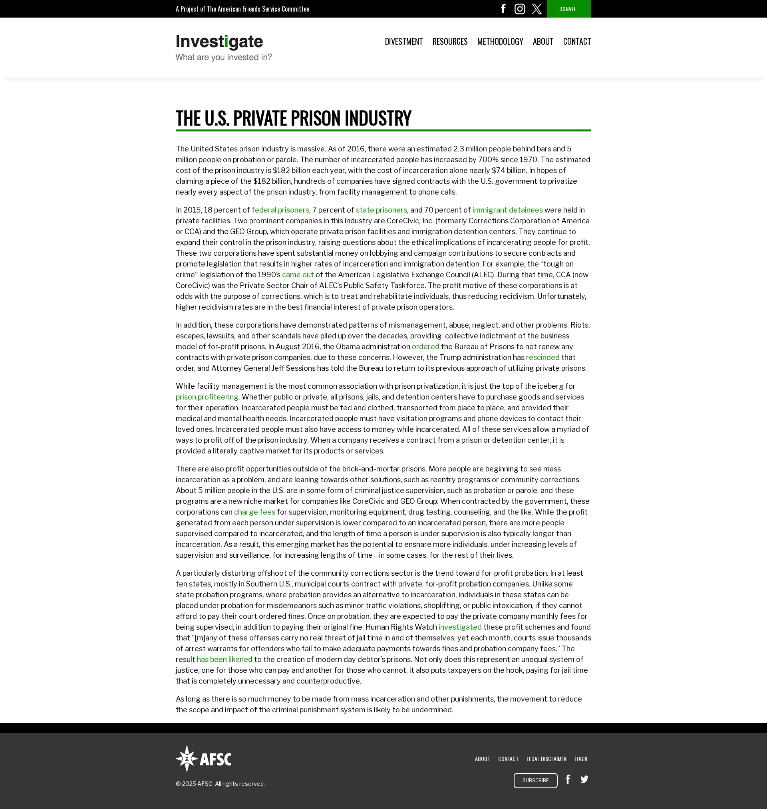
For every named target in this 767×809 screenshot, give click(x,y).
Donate (567, 8)
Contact (577, 41)
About (543, 41)
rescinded (543, 357)
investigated (460, 627)
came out (298, 274)
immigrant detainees (508, 210)
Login (580, 758)
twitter (537, 8)
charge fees (254, 512)
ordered (425, 346)
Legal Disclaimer (546, 758)
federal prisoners (280, 210)
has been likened (224, 659)
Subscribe (536, 780)
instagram (520, 8)
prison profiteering (207, 397)
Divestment (404, 41)
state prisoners (381, 210)
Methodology (500, 41)
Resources (450, 41)
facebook (503, 8)
